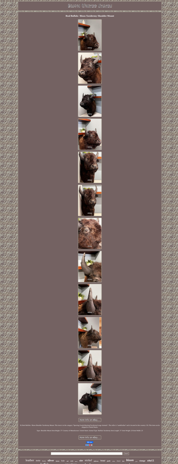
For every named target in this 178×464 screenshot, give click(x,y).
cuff (67, 461)
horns (57, 461)
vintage (142, 461)
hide (63, 461)
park (108, 461)
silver (51, 460)
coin (71, 461)
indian (113, 461)
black (118, 461)
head (102, 460)
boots (44, 461)
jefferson (96, 461)
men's (76, 461)
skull (150, 460)
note (38, 460)
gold (136, 461)
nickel (88, 460)
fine (123, 461)
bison (130, 460)
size (81, 460)
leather (30, 460)
